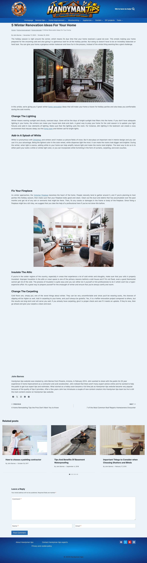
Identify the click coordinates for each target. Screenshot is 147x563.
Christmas (37, 140)
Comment (17, 499)
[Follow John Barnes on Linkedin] (24, 397)
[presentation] (24, 440)
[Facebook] (121, 542)
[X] (125, 542)
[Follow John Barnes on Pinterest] (28, 397)
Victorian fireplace (41, 195)
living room (48, 129)
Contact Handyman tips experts (55, 542)
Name (15, 526)
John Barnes (12, 463)
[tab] (69, 474)
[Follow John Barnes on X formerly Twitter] (17, 397)
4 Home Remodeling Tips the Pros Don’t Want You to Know (35, 406)
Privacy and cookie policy (42, 546)
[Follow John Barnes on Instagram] (21, 397)
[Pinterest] (129, 542)
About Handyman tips (24, 542)
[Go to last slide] (5, 448)
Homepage (28, 20)
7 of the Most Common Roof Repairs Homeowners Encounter (111, 406)
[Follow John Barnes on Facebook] (13, 397)
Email (78, 526)
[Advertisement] (71, 169)
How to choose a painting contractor (23, 459)
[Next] (141, 448)
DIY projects (110, 20)
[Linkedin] (134, 542)
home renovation (55, 107)
